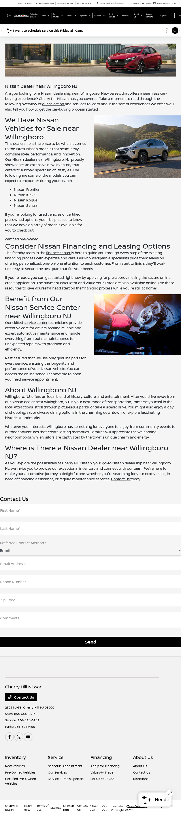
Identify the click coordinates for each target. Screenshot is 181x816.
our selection (53, 104)
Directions (140, 779)
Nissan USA (94, 808)
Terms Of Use (43, 808)
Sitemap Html (68, 808)
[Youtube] (28, 736)
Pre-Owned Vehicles (20, 772)
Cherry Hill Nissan (11, 808)
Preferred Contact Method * (23, 542)
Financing (101, 757)
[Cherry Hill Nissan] (17, 15)
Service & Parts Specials (65, 779)
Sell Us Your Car (102, 779)
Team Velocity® (137, 806)
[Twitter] (18, 736)
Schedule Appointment (65, 766)
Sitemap (56, 808)
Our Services (57, 772)
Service (56, 757)
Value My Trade (101, 772)
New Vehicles (15, 766)
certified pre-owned (21, 239)
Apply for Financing (105, 766)
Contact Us (23, 697)
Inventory (15, 757)
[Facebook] (9, 736)
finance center (58, 252)
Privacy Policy (27, 808)
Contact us (120, 479)
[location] (97, 3)
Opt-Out (105, 808)
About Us (143, 757)
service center (36, 322)
